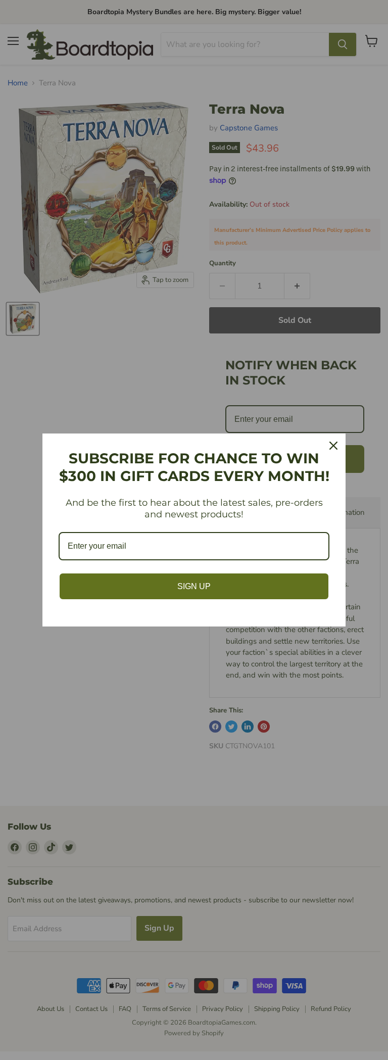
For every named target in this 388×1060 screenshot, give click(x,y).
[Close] (333, 445)
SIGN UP (194, 586)
